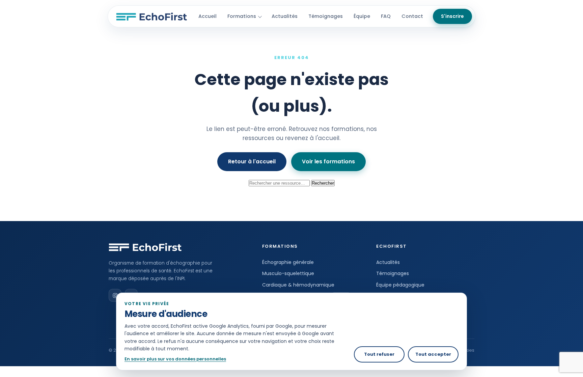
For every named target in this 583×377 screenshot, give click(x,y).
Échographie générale (288, 262)
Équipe (362, 16)
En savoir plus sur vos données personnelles (175, 359)
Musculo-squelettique (288, 273)
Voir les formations (328, 161)
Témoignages (325, 16)
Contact (412, 16)
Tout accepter (433, 354)
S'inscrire (452, 16)
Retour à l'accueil (252, 161)
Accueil (207, 16)
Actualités (285, 16)
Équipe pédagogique (400, 284)
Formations (241, 16)
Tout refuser (379, 354)
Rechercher (323, 183)
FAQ (386, 16)
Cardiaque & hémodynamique (298, 284)
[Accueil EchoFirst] (151, 16)
